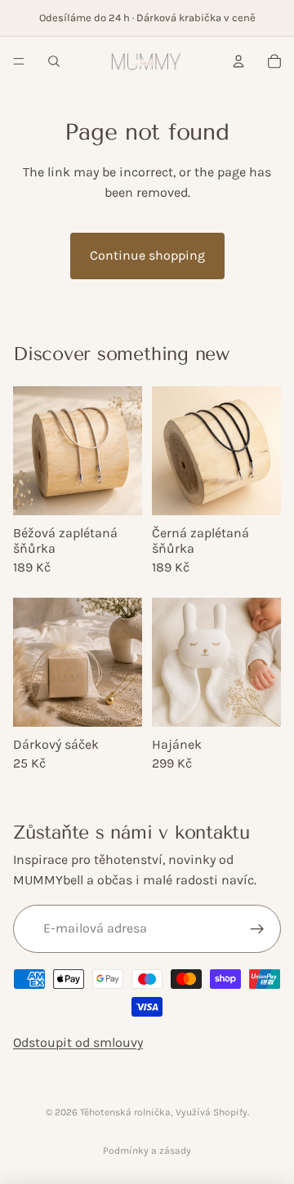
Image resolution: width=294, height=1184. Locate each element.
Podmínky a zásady (147, 1150)
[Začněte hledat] (54, 61)
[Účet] (238, 61)
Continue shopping (147, 255)
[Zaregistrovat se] (257, 929)
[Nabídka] (19, 61)
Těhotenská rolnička (125, 1112)
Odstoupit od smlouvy (78, 1042)
